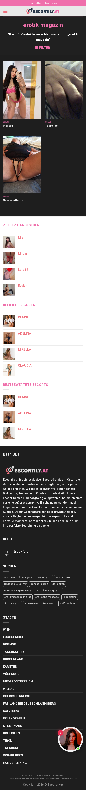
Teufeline (51, 125)
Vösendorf (12, 674)
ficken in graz (12, 603)
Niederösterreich (18, 681)
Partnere (43, 775)
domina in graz (39, 583)
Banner (58, 775)
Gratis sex (51, 3)
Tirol (7, 740)
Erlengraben (14, 718)
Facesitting (70, 596)
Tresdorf (11, 748)
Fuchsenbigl (13, 637)
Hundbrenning (15, 763)
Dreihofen (11, 733)
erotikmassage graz (49, 590)
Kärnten (10, 666)
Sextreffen (35, 3)
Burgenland (13, 659)
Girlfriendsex (67, 603)
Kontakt (28, 775)
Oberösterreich (16, 696)
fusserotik (49, 603)
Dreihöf (9, 644)
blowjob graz (44, 577)
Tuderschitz (13, 652)
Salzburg (11, 711)
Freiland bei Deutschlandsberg (29, 703)
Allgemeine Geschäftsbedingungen (34, 778)
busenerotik (62, 577)
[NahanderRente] (22, 164)
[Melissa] (22, 90)
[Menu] (5, 11)
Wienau (8, 689)
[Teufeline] (64, 90)
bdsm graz (25, 577)
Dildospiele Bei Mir (15, 583)
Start (12, 34)
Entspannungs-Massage (18, 590)
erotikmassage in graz (17, 596)
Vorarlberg (13, 755)
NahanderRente (13, 200)
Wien (6, 629)
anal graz (9, 577)
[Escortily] (43, 11)
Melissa (8, 125)
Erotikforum (22, 551)
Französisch (31, 603)
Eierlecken (58, 583)
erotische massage (47, 596)
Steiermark (12, 726)
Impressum (69, 778)
